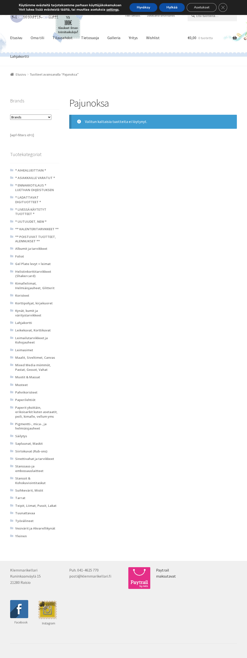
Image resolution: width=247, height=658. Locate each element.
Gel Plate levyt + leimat (33, 264)
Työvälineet (24, 521)
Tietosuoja (90, 37)
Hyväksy (143, 7)
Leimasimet (24, 350)
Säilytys (21, 436)
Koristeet (22, 295)
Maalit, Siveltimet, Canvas (35, 357)
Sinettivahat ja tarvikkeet (34, 459)
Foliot (19, 256)
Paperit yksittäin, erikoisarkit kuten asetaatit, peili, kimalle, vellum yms (36, 412)
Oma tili (37, 37)
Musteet (21, 385)
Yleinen (21, 536)
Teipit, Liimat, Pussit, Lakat (35, 505)
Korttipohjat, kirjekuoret (34, 303)
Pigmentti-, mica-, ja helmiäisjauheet (31, 426)
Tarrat (20, 498)
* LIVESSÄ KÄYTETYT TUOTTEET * (30, 211)
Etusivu (16, 37)
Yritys (133, 37)
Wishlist (153, 37)
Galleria (113, 37)
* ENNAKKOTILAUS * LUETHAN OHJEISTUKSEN (34, 187)
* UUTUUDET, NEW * (31, 221)
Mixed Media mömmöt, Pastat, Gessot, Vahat (33, 367)
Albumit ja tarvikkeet (31, 248)
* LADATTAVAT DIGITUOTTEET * (28, 199)
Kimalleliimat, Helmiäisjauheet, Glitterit (35, 285)
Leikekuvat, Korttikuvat (33, 330)
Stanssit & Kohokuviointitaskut (30, 480)
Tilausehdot (63, 37)
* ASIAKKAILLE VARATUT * (35, 178)
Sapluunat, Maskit (29, 443)
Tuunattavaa (25, 513)
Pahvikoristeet (26, 392)
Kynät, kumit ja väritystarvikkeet (28, 312)
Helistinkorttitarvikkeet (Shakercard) (33, 273)
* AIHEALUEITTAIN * (30, 170)
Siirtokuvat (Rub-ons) (31, 451)
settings (112, 9)
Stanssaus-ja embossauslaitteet (29, 468)
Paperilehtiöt (25, 400)
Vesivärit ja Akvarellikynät (35, 528)
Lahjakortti (19, 56)
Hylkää (172, 7)
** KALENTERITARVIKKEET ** (37, 229)
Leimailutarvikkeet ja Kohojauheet (31, 340)
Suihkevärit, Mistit (29, 490)
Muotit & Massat (27, 377)
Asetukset (201, 7)
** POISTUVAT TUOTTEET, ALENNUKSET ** (35, 239)
